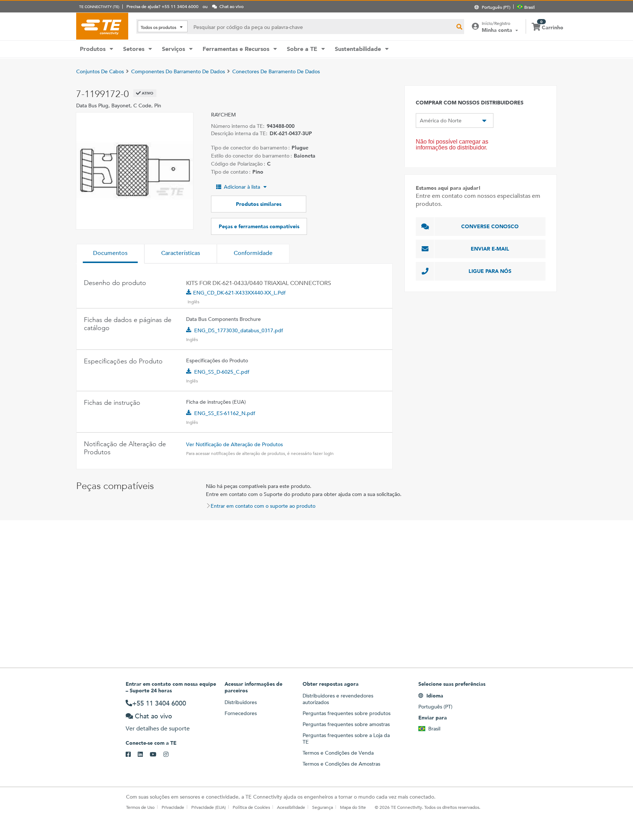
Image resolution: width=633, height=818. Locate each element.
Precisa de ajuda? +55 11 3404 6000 (162, 6)
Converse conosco (490, 226)
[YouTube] (156, 754)
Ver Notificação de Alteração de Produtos (234, 444)
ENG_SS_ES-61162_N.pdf (224, 413)
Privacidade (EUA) (208, 807)
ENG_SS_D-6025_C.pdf (221, 372)
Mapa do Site (353, 807)
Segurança (322, 807)
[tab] (110, 254)
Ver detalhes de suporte (158, 728)
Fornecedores (241, 713)
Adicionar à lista (242, 187)
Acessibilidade (291, 807)
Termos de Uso (140, 807)
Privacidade (173, 807)
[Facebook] (132, 754)
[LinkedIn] (144, 754)
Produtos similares (258, 204)
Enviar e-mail (490, 248)
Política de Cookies (251, 807)
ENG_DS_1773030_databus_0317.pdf (238, 330)
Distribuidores (241, 702)
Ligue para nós (490, 271)
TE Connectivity (102, 26)
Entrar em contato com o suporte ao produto (263, 506)
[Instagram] (169, 754)
